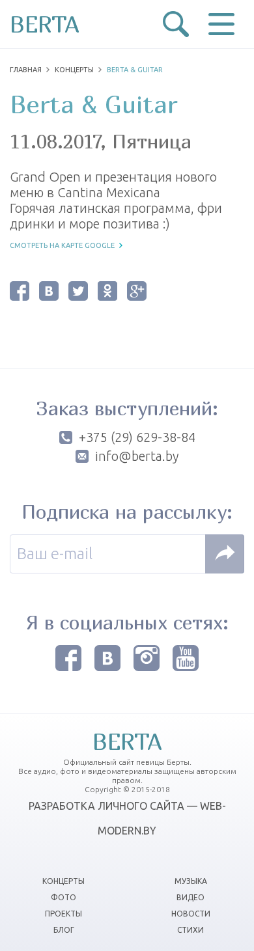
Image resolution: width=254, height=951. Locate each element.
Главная (26, 70)
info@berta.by (136, 456)
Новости (190, 913)
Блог (63, 930)
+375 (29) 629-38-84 (137, 437)
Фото (63, 897)
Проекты (63, 913)
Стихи (190, 930)
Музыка (191, 881)
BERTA (44, 24)
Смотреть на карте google (62, 245)
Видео (190, 897)
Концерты (74, 70)
